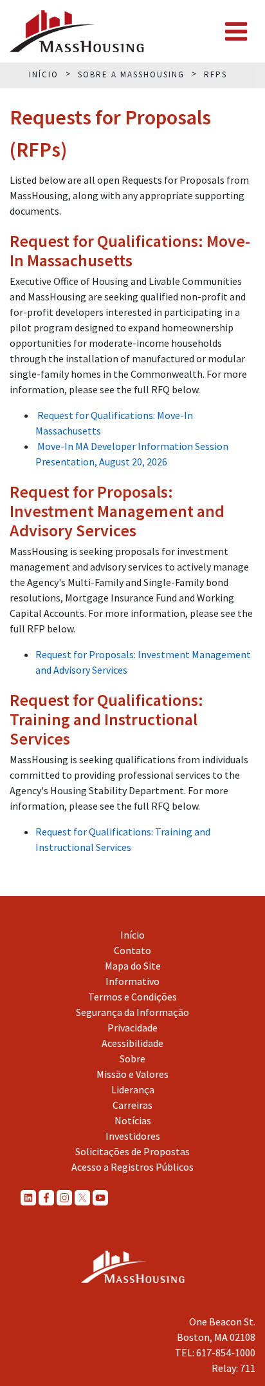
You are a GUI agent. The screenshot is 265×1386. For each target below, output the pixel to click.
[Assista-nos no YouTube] (100, 1197)
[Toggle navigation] (236, 31)
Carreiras (132, 1104)
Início (132, 934)
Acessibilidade (132, 1043)
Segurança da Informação (132, 1012)
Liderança (132, 1089)
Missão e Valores (132, 1074)
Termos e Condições (132, 996)
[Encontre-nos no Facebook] (46, 1197)
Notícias (132, 1120)
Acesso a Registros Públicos (132, 1166)
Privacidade (132, 1027)
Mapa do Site (133, 965)
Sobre (132, 1058)
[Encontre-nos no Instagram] (64, 1197)
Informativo (132, 981)
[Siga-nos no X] (82, 1197)
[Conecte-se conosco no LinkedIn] (28, 1197)
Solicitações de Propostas (132, 1151)
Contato (132, 950)
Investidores (132, 1135)
